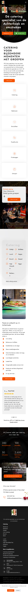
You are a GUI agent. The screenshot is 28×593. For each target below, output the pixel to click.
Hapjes (20, 254)
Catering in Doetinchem (9, 557)
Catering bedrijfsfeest (8, 552)
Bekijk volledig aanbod (11, 281)
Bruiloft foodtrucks (8, 553)
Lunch (11, 254)
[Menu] (25, 2)
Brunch (11, 259)
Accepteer (10, 590)
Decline (17, 590)
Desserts (5, 544)
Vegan (20, 264)
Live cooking (6, 532)
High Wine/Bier (11, 266)
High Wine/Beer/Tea (8, 542)
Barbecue (5, 526)
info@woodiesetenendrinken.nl (13, 572)
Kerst (4, 535)
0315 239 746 (9, 568)
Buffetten (20, 249)
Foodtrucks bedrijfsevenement (11, 555)
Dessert (20, 259)
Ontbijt (11, 249)
